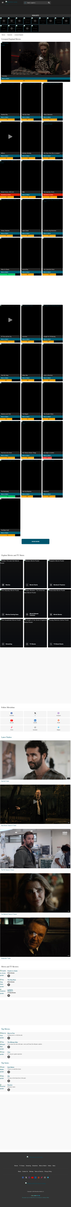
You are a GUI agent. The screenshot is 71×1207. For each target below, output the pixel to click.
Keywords (9, 34)
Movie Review (11, 973)
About (19, 1171)
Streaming (28, 1165)
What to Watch (42, 1165)
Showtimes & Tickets (6, 194)
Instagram (58, 715)
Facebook (12, 715)
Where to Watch (5, 78)
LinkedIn (35, 722)
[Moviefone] (12, 2)
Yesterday (4, 76)
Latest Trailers (6, 737)
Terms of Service (39, 1171)
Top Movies (5, 1029)
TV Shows (22, 1165)
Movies (3, 34)
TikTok (11, 729)
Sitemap (31, 1171)
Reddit (58, 722)
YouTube (12, 722)
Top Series (5, 1063)
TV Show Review (12, 992)
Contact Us (25, 1171)
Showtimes (35, 1165)
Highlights (35, 15)
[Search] (49, 3)
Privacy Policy (48, 1171)
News (54, 1165)
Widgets (58, 729)
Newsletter (35, 729)
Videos (49, 1165)
